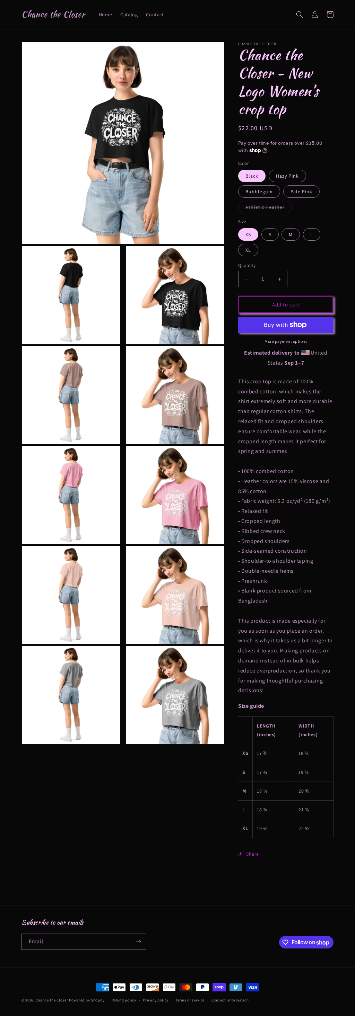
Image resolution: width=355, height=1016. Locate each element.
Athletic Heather (268, 208)
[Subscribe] (138, 942)
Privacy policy (155, 1000)
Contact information (230, 1000)
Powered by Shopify (87, 1000)
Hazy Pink (287, 176)
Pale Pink (301, 191)
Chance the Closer (52, 1000)
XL (248, 250)
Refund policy (124, 1000)
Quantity (247, 265)
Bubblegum (259, 191)
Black (251, 176)
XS (248, 234)
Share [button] (252, 854)
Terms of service (190, 1000)
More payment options (286, 341)
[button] (299, 14)
